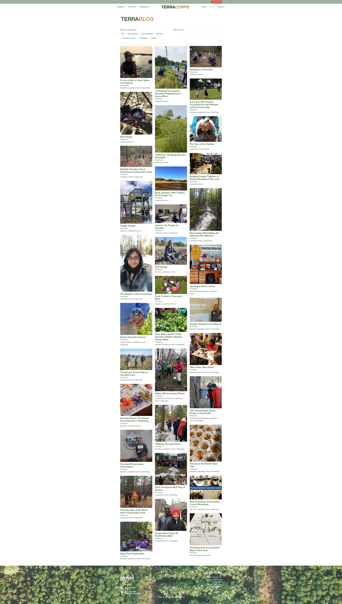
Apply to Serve (217, 582)
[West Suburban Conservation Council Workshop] (206, 493)
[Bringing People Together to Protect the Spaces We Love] (206, 169)
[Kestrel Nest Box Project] (136, 324)
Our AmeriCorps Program (214, 577)
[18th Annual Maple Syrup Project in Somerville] (206, 399)
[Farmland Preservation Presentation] (136, 451)
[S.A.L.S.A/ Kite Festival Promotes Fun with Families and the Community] (206, 96)
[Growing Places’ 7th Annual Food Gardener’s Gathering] (136, 405)
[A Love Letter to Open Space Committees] (136, 67)
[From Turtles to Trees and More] (171, 290)
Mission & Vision (216, 587)
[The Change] (171, 255)
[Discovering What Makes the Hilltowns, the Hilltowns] (206, 215)
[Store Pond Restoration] (136, 541)
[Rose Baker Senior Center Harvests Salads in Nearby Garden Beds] (171, 327)
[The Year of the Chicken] (206, 133)
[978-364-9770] (122, 587)
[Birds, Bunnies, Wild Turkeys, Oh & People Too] (171, 184)
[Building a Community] (206, 61)
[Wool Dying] (136, 117)
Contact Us (218, 592)
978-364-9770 (130, 588)
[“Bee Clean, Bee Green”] (206, 353)
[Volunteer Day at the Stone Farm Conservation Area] (136, 497)
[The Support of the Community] (136, 267)
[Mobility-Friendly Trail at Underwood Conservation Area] (136, 162)
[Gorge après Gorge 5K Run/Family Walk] (171, 520)
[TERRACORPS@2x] (175, 7)
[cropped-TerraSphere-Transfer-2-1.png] (135, 578)
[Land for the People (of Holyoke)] (171, 219)
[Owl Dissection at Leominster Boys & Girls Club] (206, 535)
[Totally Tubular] (136, 206)
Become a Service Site (214, 584)
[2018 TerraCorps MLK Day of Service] (171, 474)
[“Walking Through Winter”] (171, 427)
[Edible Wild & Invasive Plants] (171, 375)
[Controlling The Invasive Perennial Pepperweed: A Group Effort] (171, 74)
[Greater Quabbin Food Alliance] (206, 314)
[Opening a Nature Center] (206, 270)
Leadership (218, 589)
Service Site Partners (215, 579)
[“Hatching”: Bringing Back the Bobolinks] (171, 134)
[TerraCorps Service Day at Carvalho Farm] (136, 365)
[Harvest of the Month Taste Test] (206, 449)
